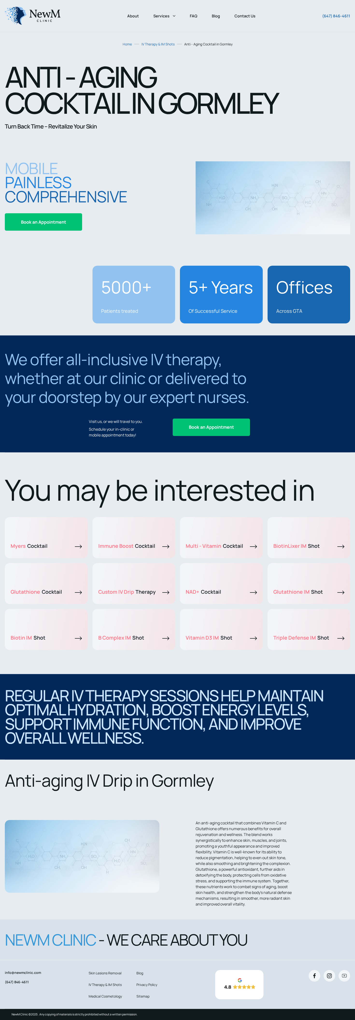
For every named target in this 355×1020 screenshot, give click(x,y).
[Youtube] (344, 976)
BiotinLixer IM (296, 545)
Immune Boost (127, 545)
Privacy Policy (146, 984)
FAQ (193, 16)
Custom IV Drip (127, 591)
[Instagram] (329, 976)
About (133, 16)
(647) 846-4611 (336, 16)
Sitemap (142, 996)
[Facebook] (314, 976)
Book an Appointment (43, 222)
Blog (216, 16)
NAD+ (203, 591)
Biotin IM (28, 637)
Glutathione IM (298, 591)
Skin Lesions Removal (105, 973)
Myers (29, 545)
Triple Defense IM (301, 637)
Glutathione (36, 591)
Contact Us (245, 16)
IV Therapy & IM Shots (158, 44)
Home (127, 44)
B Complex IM (121, 637)
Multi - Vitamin (214, 545)
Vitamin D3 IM (209, 637)
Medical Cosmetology (105, 996)
